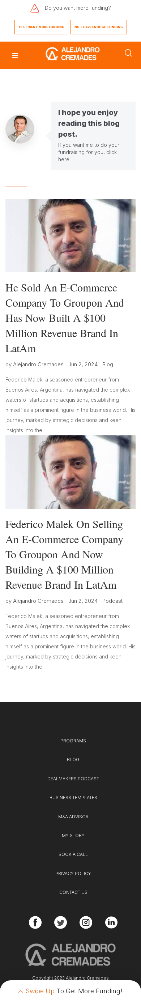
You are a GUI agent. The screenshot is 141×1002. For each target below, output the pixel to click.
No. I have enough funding (98, 27)
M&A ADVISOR (73, 816)
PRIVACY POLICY (73, 873)
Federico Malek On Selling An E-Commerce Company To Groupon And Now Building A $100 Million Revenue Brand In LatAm (64, 554)
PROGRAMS (73, 740)
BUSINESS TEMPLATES (73, 797)
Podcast (112, 600)
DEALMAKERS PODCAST (73, 778)
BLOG (73, 759)
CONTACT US (73, 892)
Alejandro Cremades (38, 364)
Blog (107, 364)
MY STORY (73, 835)
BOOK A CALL (73, 854)
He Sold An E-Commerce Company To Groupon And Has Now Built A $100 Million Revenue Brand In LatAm (64, 317)
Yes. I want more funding (41, 27)
